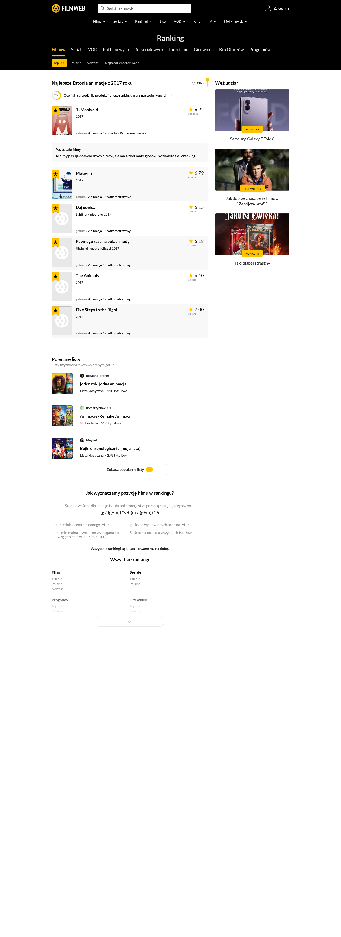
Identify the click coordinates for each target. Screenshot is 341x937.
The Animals (87, 275)
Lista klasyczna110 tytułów (103, 390)
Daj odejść (85, 207)
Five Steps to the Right (96, 309)
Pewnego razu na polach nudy (103, 241)
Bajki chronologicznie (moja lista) (110, 448)
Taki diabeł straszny (252, 262)
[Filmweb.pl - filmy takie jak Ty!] (68, 8)
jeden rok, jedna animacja (103, 383)
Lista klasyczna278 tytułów (103, 455)
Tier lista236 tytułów (102, 423)
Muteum (84, 173)
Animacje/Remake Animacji (106, 416)
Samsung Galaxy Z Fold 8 (252, 138)
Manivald (89, 109)
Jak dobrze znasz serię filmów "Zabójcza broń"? (252, 201)
